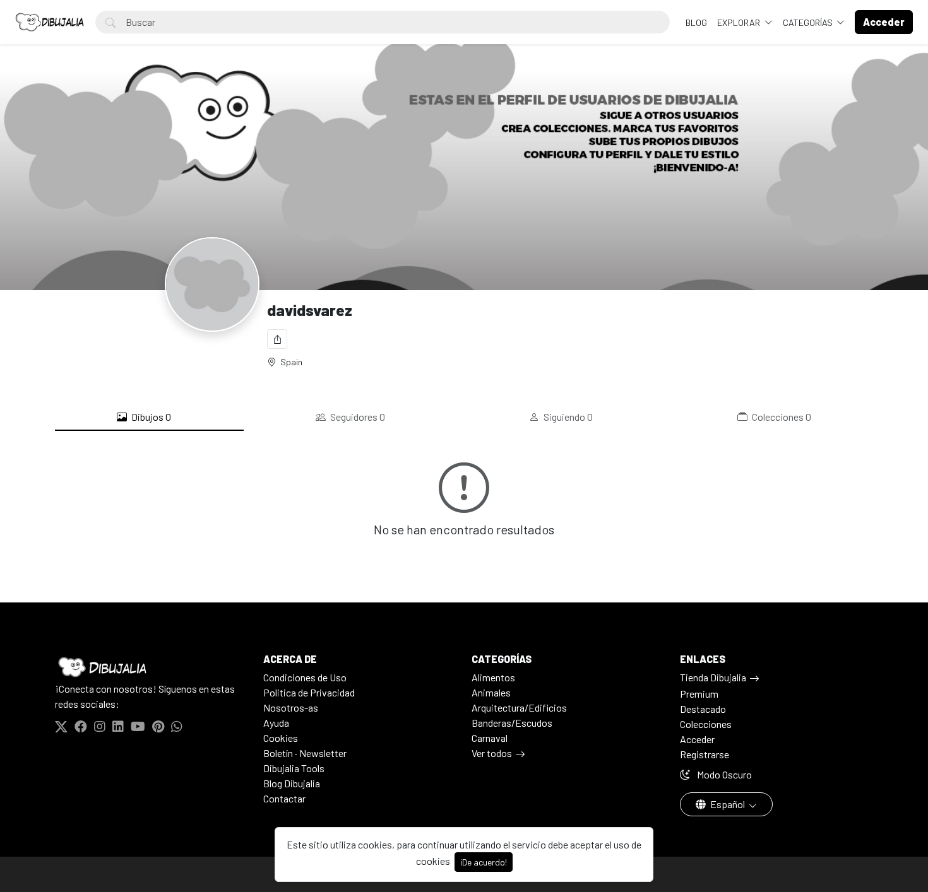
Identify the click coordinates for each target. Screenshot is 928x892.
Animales (491, 692)
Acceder (697, 739)
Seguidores (356, 417)
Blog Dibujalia (291, 783)
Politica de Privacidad (309, 692)
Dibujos (150, 417)
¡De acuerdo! (483, 862)
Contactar (284, 798)
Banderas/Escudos (512, 723)
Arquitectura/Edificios (519, 707)
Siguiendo (567, 417)
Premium (699, 694)
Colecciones (780, 417)
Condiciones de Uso (305, 677)
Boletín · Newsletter (305, 753)
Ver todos (492, 753)
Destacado (703, 709)
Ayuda (276, 723)
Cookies (280, 738)
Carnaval (490, 738)
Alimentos (493, 677)
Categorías (809, 22)
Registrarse (704, 754)
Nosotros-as (290, 707)
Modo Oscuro (723, 774)
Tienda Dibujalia (713, 677)
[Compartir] (277, 339)
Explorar (739, 22)
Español (727, 804)
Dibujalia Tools (293, 768)
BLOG (696, 22)
